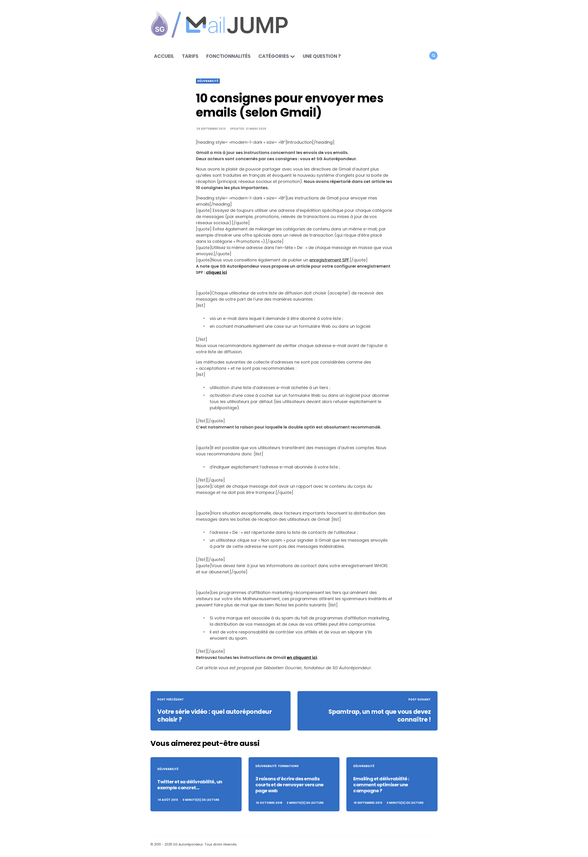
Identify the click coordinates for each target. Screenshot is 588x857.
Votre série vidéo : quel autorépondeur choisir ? (214, 716)
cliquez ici (216, 272)
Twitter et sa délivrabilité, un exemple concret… (189, 785)
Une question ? (322, 56)
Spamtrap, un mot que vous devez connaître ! (379, 716)
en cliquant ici (302, 657)
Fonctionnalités (228, 56)
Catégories (273, 56)
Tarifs (190, 56)
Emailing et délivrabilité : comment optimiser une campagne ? (381, 785)
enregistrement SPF (329, 260)
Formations (288, 766)
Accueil (164, 56)
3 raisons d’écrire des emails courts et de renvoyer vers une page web (289, 785)
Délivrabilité (207, 81)
